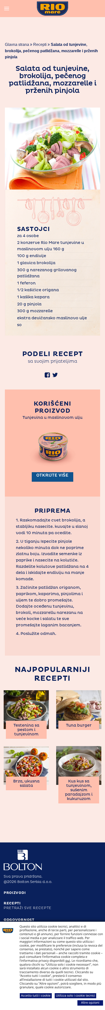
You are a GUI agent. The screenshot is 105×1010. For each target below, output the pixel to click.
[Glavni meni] (7, 8)
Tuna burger (79, 725)
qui (67, 960)
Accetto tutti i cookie (36, 995)
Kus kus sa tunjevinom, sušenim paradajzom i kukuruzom (79, 790)
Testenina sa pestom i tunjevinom (26, 730)
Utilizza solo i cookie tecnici (75, 995)
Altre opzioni (90, 1002)
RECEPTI (12, 903)
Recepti (40, 44)
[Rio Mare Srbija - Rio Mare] (52, 8)
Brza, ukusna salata (26, 783)
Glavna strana (17, 44)
